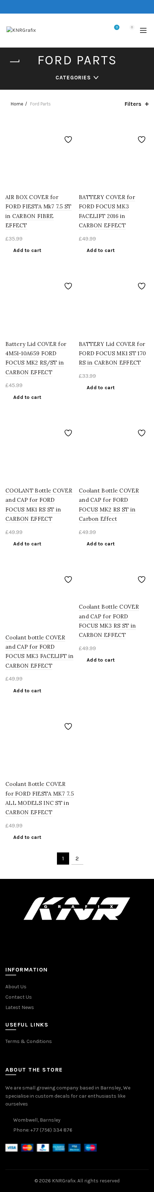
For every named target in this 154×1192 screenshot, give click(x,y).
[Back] (14, 62)
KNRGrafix (64, 1181)
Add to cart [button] (27, 250)
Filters (133, 103)
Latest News (19, 1007)
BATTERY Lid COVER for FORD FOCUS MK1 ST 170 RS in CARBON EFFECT (112, 353)
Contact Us (18, 997)
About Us (16, 987)
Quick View (69, 150)
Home (17, 104)
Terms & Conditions (28, 1041)
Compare (69, 137)
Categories (73, 77)
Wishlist (117, 27)
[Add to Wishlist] (69, 125)
